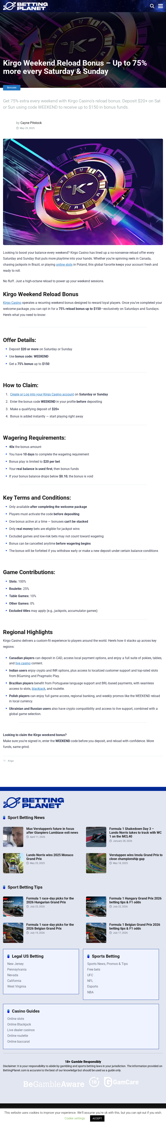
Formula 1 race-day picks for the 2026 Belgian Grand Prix (50, 926)
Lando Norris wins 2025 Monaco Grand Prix (49, 857)
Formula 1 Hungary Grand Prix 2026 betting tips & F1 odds (135, 900)
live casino (23, 663)
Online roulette (17, 1036)
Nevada (12, 975)
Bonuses (11, 87)
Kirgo (11, 760)
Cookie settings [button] (75, 1118)
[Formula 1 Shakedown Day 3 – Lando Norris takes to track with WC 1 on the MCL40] (96, 846)
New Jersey (15, 964)
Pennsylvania (17, 969)
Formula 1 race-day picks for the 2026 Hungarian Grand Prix (50, 900)
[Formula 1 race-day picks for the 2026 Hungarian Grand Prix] (13, 915)
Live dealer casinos (21, 1030)
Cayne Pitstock (31, 123)
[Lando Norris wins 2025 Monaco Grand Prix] (13, 872)
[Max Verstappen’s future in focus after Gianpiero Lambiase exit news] (13, 846)
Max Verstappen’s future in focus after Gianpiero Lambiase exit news (52, 831)
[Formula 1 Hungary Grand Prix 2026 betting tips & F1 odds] (96, 915)
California (14, 981)
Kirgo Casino (12, 303)
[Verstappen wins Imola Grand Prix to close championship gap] (96, 872)
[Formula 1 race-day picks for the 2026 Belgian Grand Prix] (13, 942)
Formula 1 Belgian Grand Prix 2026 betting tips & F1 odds (134, 926)
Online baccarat (18, 1041)
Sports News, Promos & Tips (107, 964)
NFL (90, 981)
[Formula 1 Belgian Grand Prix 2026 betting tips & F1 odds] (96, 942)
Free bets (93, 969)
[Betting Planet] (25, 5)
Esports (92, 986)
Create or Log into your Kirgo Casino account (42, 394)
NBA (90, 992)
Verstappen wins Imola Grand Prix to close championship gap (136, 857)
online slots (64, 264)
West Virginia (16, 986)
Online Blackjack (19, 1024)
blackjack (38, 689)
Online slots (15, 1019)
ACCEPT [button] (97, 1118)
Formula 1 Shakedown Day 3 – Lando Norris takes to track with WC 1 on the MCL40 (135, 832)
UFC (90, 975)
